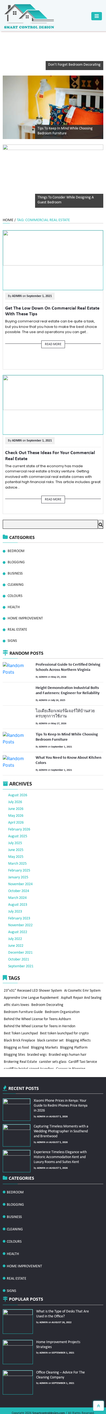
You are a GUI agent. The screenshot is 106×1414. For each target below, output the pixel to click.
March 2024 (17, 880)
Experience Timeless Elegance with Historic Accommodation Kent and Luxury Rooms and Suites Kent (58, 1138)
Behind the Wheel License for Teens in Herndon (40, 1022)
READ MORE (53, 343)
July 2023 (15, 893)
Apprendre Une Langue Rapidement (31, 981)
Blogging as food (16, 1046)
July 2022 (15, 921)
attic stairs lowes (60, 989)
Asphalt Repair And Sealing (24, 989)
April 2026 (16, 804)
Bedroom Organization (21, 1005)
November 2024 (20, 866)
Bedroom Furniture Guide (58, 997)
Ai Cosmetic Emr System (83, 972)
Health (14, 607)
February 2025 (19, 852)
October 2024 (18, 873)
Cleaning (16, 585)
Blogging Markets (45, 1046)
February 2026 (19, 811)
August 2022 (17, 914)
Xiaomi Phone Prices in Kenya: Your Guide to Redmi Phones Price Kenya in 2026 (61, 1087)
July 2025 (15, 825)
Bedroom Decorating (20, 997)
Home (8, 220)
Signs (12, 641)
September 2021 (20, 948)
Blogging (16, 562)
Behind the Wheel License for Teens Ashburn (37, 1013)
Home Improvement (25, 618)
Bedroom (16, 551)
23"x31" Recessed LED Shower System (33, 972)
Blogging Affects (79, 1038)
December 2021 (20, 934)
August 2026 (17, 777)
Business (15, 574)
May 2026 (15, 797)
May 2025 (15, 838)
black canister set (51, 1038)
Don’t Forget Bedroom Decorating (74, 65)
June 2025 (15, 832)
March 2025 (17, 845)
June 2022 (15, 927)
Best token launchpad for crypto (65, 1030)
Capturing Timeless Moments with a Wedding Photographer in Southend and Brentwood (60, 1112)
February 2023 (19, 900)
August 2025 (17, 818)
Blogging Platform (75, 1046)
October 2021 (18, 941)
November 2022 (20, 907)
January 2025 (18, 859)
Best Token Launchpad (21, 1030)
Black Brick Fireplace (19, 1038)
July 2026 (15, 784)
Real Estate (17, 630)
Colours (15, 596)
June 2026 (15, 791)
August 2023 (17, 886)
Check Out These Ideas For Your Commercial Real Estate (51, 452)
